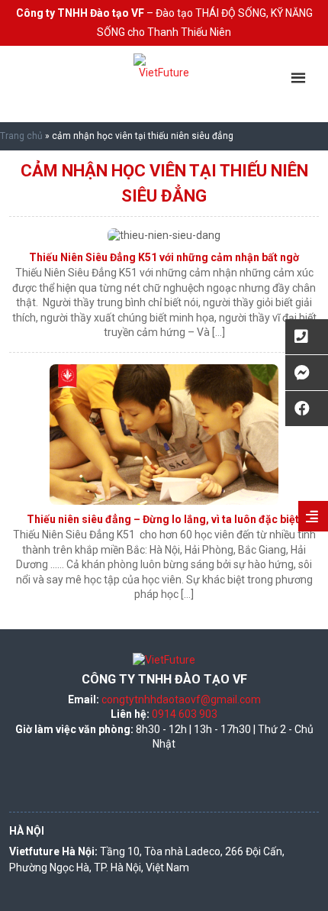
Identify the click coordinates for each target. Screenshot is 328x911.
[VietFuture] (164, 84)
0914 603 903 (184, 714)
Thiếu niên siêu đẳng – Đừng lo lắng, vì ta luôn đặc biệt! (164, 519)
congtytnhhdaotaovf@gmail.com (181, 699)
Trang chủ (21, 136)
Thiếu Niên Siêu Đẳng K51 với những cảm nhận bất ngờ (164, 257)
